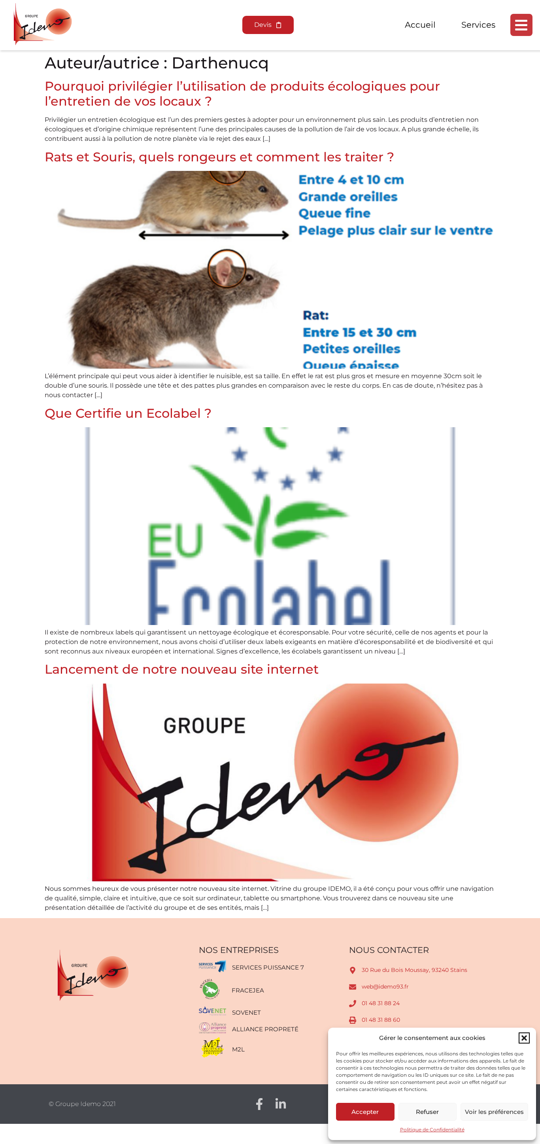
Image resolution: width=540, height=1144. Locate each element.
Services (478, 25)
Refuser (427, 1112)
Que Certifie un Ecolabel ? (128, 413)
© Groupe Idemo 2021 (82, 1104)
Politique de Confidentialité (432, 1130)
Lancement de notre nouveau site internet (182, 669)
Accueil (420, 25)
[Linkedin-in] (281, 1104)
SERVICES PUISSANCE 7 (268, 967)
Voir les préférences (494, 1112)
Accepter (365, 1112)
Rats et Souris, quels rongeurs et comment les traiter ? (219, 157)
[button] (524, 1038)
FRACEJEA (248, 990)
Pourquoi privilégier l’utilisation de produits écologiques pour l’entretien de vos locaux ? (242, 93)
